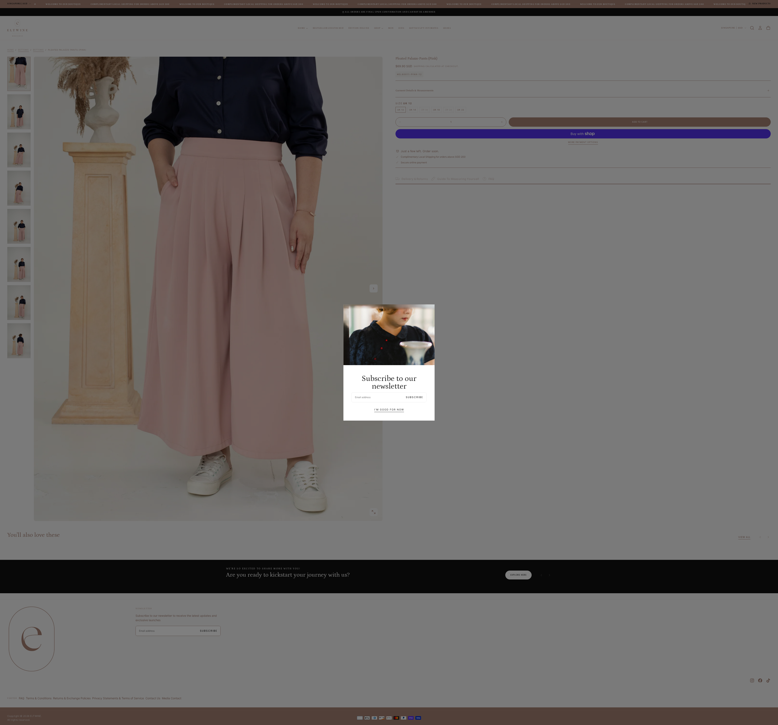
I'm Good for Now (389, 409)
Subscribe (414, 397)
